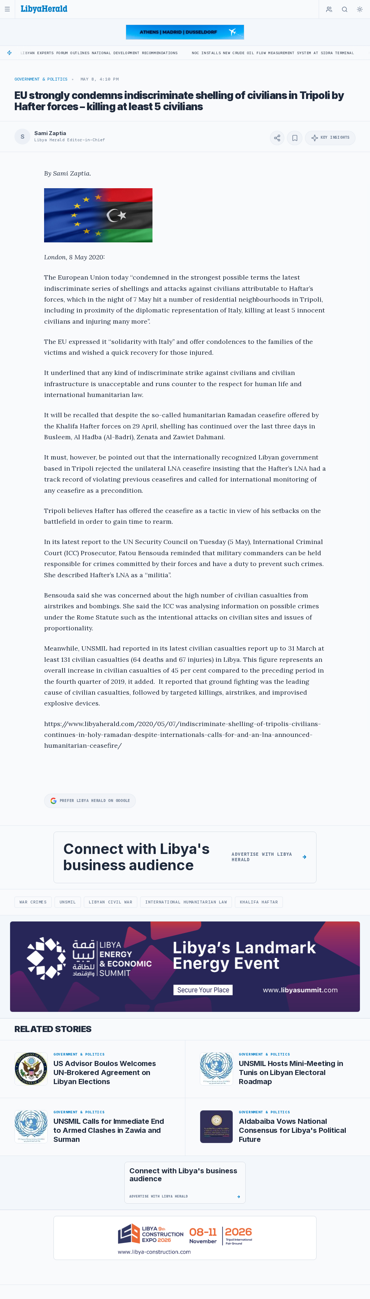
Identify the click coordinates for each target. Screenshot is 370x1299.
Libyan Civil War (111, 902)
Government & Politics (41, 79)
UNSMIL (68, 902)
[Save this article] (294, 138)
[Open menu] (7, 9)
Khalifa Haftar (259, 902)
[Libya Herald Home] (44, 9)
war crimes (33, 902)
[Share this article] (277, 138)
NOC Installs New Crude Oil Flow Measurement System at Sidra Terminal (235, 53)
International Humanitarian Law (186, 902)
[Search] (344, 9)
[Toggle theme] (360, 9)
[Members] (329, 9)
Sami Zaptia (50, 133)
